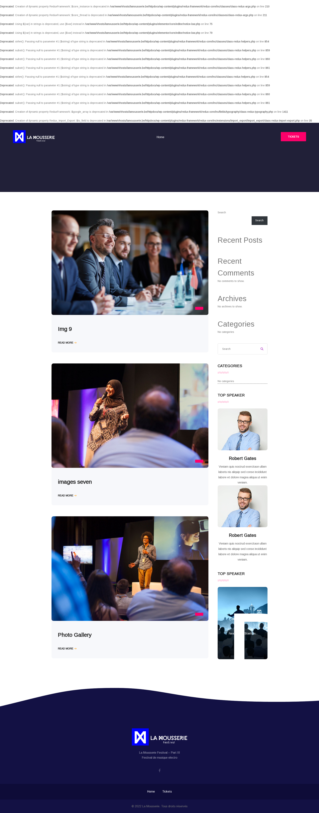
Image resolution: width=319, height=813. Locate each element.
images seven (75, 482)
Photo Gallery (75, 635)
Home (160, 137)
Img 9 (65, 329)
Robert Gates (242, 458)
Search (222, 212)
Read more (65, 342)
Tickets (293, 136)
